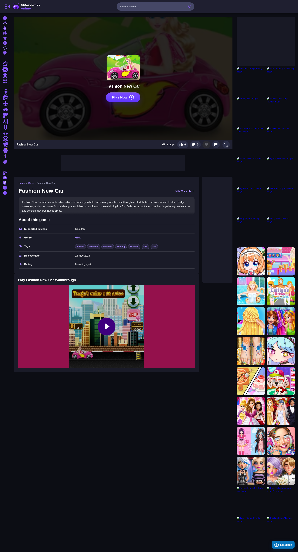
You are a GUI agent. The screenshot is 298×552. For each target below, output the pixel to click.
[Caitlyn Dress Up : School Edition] (281, 291)
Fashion (134, 246)
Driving (121, 246)
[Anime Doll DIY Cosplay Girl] (251, 441)
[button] (226, 145)
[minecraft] (5, 139)
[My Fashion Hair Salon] (251, 201)
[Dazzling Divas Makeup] (281, 531)
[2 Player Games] (5, 133)
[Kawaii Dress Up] (281, 351)
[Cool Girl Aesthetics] (281, 441)
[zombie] (5, 150)
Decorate (93, 246)
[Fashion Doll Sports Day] (251, 81)
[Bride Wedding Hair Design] (281, 81)
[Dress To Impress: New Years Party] (281, 501)
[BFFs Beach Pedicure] (251, 351)
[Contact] (5, 177)
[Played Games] (5, 42)
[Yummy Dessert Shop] (281, 261)
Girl (145, 246)
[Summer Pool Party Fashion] (281, 111)
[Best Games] (5, 27)
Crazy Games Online (26, 6)
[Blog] (5, 172)
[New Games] (5, 22)
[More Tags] (5, 161)
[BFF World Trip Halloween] (281, 201)
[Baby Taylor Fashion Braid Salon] (251, 321)
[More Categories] (5, 80)
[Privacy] (5, 192)
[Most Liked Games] (5, 32)
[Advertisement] (123, 162)
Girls (30, 183)
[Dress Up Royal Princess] (251, 411)
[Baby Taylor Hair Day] (251, 231)
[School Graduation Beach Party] (251, 141)
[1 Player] (5, 127)
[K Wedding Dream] (281, 471)
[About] (5, 187)
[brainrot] (5, 156)
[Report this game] (216, 144)
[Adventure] (5, 69)
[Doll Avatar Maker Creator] (251, 261)
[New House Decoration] (281, 141)
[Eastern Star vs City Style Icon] (251, 501)
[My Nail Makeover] (281, 171)
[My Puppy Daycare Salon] (281, 381)
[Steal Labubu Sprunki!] (251, 531)
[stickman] (5, 92)
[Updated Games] (5, 47)
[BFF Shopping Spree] (281, 321)
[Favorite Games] (5, 52)
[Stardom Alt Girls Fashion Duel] (251, 471)
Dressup (107, 246)
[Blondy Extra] (251, 111)
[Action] (5, 64)
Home (22, 183)
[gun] (5, 115)
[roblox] (5, 145)
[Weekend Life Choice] (251, 291)
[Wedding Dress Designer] (281, 411)
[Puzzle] (5, 75)
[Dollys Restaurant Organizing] (251, 381)
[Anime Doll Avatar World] (251, 171)
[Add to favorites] (206, 144)
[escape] (5, 121)
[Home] (5, 17)
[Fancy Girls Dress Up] (281, 231)
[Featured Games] (5, 37)
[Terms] (5, 182)
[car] (5, 109)
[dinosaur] (5, 98)
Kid (154, 246)
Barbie (80, 246)
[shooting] (5, 104)
